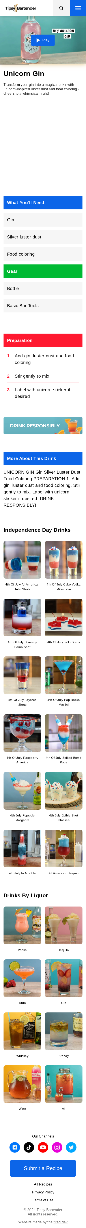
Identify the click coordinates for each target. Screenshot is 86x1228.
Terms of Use (43, 1200)
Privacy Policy (43, 1192)
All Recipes (43, 1184)
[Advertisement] (43, 146)
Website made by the (42, 1222)
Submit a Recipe (43, 1168)
